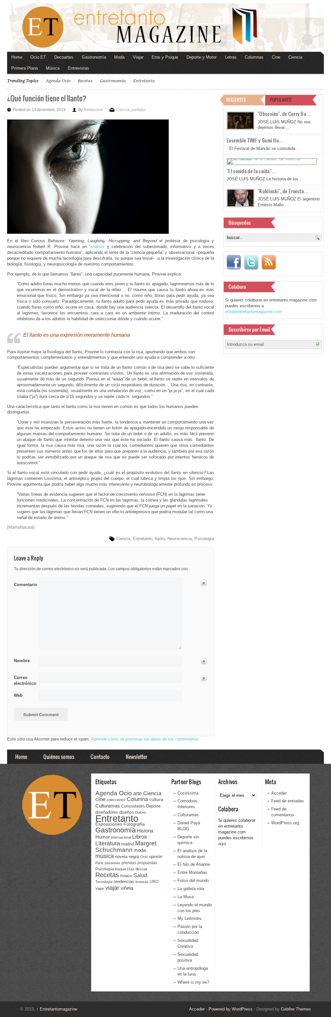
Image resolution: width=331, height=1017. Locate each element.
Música (52, 68)
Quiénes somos (58, 756)
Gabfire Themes (296, 1009)
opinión (155, 856)
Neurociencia (179, 538)
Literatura (107, 843)
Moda (119, 57)
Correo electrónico (24, 680)
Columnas (254, 57)
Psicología (204, 538)
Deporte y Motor (202, 57)
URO (154, 881)
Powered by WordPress (230, 1009)
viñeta (127, 888)
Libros (139, 836)
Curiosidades (133, 806)
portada (138, 109)
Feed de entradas (287, 800)
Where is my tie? (193, 982)
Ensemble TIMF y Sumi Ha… (255, 140)
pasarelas (112, 863)
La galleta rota (190, 888)
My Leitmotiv (189, 918)
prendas (129, 863)
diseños (126, 812)
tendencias (124, 881)
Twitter (251, 262)
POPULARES (281, 99)
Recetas (85, 80)
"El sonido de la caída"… (251, 171)
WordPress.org (285, 822)
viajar (112, 887)
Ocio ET (38, 57)
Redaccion (93, 109)
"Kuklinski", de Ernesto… (283, 191)
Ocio (144, 857)
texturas (141, 882)
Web (18, 695)
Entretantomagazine (56, 1009)
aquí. (223, 843)
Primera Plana (24, 68)
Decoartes (63, 57)
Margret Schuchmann (125, 846)
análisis (97, 246)
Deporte (153, 806)
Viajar (138, 57)
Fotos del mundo (193, 880)
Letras (231, 57)
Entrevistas (78, 68)
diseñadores (106, 812)
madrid (127, 844)
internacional (121, 837)
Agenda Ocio (58, 80)
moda (140, 850)
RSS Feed (268, 262)
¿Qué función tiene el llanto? (46, 98)
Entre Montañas (192, 872)
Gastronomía (94, 57)
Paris (99, 863)
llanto (160, 538)
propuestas (147, 863)
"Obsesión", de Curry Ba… (284, 113)
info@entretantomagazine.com (253, 311)
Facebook (233, 262)
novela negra (127, 856)
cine (100, 799)
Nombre (22, 660)
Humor (102, 837)
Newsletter (136, 756)
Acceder (279, 793)
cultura (156, 799)
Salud (140, 875)
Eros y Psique (165, 57)
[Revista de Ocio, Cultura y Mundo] (165, 27)
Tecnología (103, 882)
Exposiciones (108, 824)
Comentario (24, 583)
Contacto (100, 756)
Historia (145, 830)
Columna (137, 799)
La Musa (185, 896)
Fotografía (134, 824)
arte (137, 793)
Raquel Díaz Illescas (131, 869)
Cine (276, 57)
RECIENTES (236, 99)
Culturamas (107, 805)
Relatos (126, 876)
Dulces (140, 812)
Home (16, 57)
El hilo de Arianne (193, 864)
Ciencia (295, 57)
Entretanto (144, 80)
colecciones (116, 800)
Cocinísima (187, 793)
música (104, 856)
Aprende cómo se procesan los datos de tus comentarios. (145, 739)
